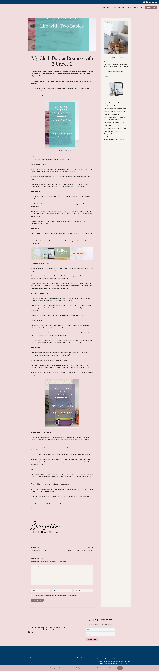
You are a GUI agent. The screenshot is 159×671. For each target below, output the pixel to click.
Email (55, 590)
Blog (45, 649)
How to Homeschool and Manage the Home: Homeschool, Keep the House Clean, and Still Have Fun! (115, 111)
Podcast (67, 649)
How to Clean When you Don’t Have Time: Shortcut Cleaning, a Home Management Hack (115, 131)
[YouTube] (153, 2)
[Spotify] (150, 2)
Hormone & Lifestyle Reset (134, 7)
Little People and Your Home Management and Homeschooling (114, 138)
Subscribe (92, 639)
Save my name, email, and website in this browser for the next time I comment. (54, 595)
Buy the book (151, 7)
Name (33, 590)
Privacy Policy (77, 649)
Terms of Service (89, 649)
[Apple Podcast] (147, 2)
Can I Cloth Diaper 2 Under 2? (40, 549)
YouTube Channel (120, 649)
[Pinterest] (156, 2)
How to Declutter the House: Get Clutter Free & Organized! (114, 124)
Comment (35, 567)
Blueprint (121, 7)
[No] (157, 668)
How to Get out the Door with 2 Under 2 (80, 549)
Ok (120, 667)
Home (103, 7)
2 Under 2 (62, 54)
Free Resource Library (111, 106)
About (109, 7)
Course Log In (79, 2)
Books (114, 7)
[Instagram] (144, 2)
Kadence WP (57, 657)
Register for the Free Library (113, 103)
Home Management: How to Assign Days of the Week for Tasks (115, 118)
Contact (60, 649)
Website (77, 590)
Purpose (52, 649)
